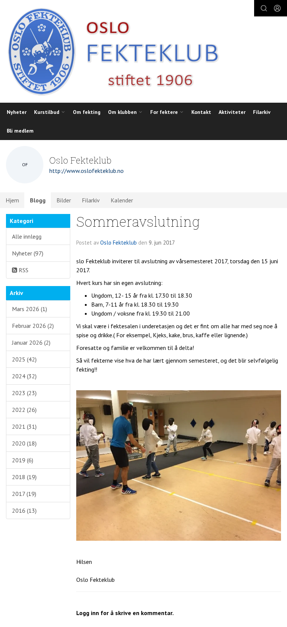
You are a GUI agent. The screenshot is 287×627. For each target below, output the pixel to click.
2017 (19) (24, 493)
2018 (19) (24, 477)
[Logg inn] (277, 8)
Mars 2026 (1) (29, 309)
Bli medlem (20, 130)
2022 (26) (24, 409)
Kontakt (201, 112)
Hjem (12, 200)
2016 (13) (24, 510)
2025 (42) (24, 359)
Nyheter (17, 112)
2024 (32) (24, 376)
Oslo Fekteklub (118, 242)
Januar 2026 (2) (31, 342)
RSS (22, 270)
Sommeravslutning (138, 221)
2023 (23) (24, 393)
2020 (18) (24, 443)
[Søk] (264, 8)
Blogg (38, 200)
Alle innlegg (26, 236)
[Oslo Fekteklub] (110, 51)
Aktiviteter (232, 112)
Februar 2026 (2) (33, 325)
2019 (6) (22, 460)
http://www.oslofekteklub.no (86, 170)
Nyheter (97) (27, 253)
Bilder (63, 200)
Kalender (122, 200)
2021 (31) (24, 426)
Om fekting (87, 112)
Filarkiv (262, 112)
